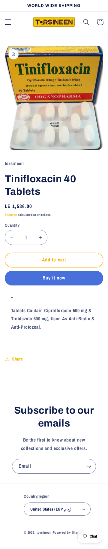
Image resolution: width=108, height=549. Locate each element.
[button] (8, 22)
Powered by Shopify (68, 532)
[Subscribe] (89, 466)
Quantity (12, 225)
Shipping (11, 215)
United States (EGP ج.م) (50, 509)
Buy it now (54, 278)
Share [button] (17, 359)
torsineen (44, 532)
